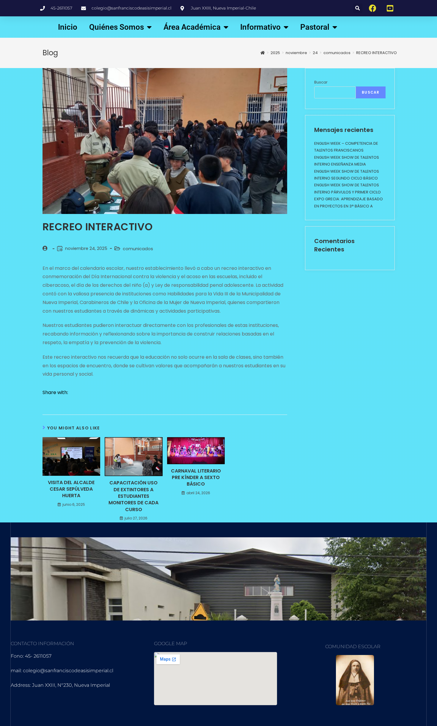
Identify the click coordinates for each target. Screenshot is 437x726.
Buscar (321, 82)
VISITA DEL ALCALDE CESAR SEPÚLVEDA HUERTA (71, 489)
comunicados (138, 249)
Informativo (260, 27)
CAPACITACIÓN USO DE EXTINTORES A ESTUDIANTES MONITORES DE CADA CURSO (133, 496)
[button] (357, 8)
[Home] (262, 53)
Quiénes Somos (116, 27)
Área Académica (192, 27)
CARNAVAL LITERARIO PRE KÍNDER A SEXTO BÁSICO (196, 478)
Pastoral (314, 27)
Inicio (67, 27)
